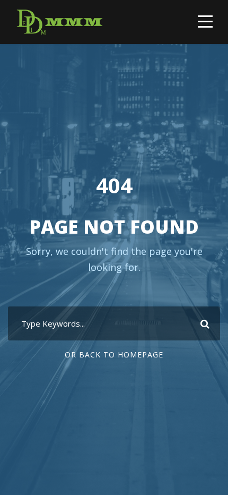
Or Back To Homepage (114, 354)
